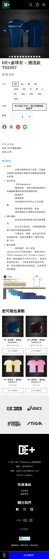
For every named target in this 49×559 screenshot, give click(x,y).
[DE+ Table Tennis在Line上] (32, 511)
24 (15, 84)
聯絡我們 (24, 494)
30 (35, 84)
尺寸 (4, 84)
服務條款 (15, 545)
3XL (32, 94)
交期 (4, 106)
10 (34, 56)
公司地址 (24, 491)
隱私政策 (24, 545)
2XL (23, 94)
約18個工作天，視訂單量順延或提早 (29, 107)
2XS (16, 89)
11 (37, 56)
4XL (40, 94)
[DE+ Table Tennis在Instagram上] (24, 511)
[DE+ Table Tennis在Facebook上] (17, 511)
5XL (16, 99)
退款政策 (34, 545)
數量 (4, 115)
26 (22, 84)
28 (28, 84)
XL (15, 94)
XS (24, 89)
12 (39, 56)
